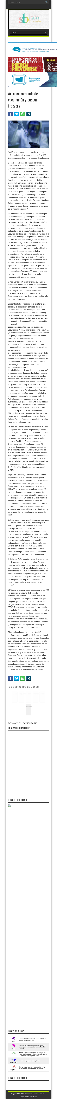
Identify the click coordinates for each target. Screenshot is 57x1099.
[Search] (47, 2)
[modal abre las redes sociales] (28, 114)
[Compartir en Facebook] (10, 114)
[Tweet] (16, 114)
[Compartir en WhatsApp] (22, 114)
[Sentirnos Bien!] (28, 21)
